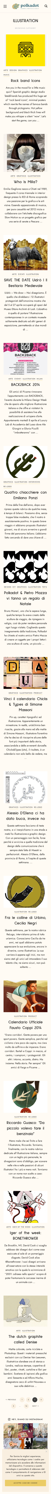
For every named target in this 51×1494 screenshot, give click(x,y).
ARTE (6, 70)
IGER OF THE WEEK (21, 1227)
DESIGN (13, 70)
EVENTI (21, 274)
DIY (14, 587)
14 (26, 1406)
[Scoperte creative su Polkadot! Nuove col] (40, 1430)
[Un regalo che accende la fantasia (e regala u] (11, 1445)
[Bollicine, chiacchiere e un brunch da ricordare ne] (40, 1445)
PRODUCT (38, 693)
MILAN (39, 379)
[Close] (46, 1451)
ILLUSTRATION (35, 70)
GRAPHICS (23, 70)
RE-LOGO (8, 486)
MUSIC (6, 75)
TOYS (44, 587)
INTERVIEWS (34, 482)
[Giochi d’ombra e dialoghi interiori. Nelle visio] (25, 1445)
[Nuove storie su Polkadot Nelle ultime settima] (11, 1430)
